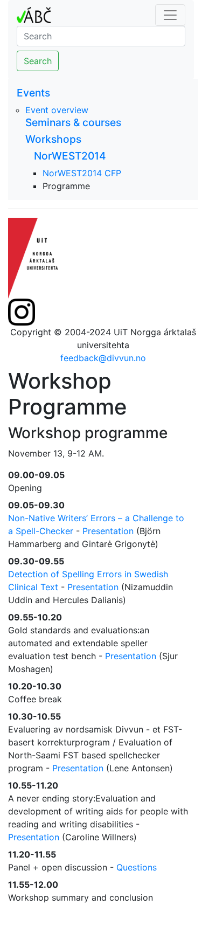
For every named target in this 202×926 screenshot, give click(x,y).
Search (38, 61)
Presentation (108, 531)
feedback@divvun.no (103, 358)
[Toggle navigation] (170, 15)
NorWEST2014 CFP (82, 173)
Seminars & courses (73, 122)
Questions (136, 867)
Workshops (53, 139)
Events (33, 92)
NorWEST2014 (70, 155)
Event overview (56, 110)
